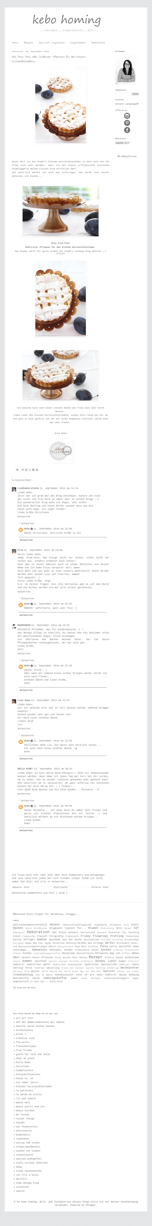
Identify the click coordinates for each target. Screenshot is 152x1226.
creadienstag (24, 974)
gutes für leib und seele (33, 1054)
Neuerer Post (21, 887)
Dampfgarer (20, 933)
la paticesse (24, 1090)
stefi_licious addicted (31, 1163)
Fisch (17, 936)
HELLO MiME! (25, 768)
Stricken (75, 961)
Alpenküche (102, 925)
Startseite (60, 887)
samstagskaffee (57, 978)
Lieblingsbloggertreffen (47, 953)
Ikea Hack (81, 946)
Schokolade (132, 957)
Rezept (97, 957)
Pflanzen (48, 957)
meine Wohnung (129, 974)
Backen (19, 928)
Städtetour (88, 961)
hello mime (23, 1062)
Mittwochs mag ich (108, 953)
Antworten (24, 516)
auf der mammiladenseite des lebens (40, 1022)
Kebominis (40, 949)
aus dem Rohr (94, 971)
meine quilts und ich (30, 1106)
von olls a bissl (27, 1175)
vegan (135, 978)
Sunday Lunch (107, 961)
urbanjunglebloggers (118, 978)
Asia (127, 925)
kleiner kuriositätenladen (34, 1086)
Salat (120, 957)
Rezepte (28, 43)
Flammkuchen (29, 936)
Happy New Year (35, 943)
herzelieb (22, 1066)
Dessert (74, 932)
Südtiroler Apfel (40, 964)
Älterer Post (100, 887)
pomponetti (23, 1134)
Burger (129, 928)
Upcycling (54, 968)
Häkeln (53, 946)
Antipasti (117, 925)
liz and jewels (26, 1098)
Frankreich (73, 936)
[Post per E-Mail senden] (17, 470)
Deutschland (89, 932)
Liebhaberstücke (28, 488)
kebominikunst (65, 974)
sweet (76, 978)
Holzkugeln (124, 943)
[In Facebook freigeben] (33, 470)
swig (19, 1167)
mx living (22, 1114)
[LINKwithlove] (127, 156)
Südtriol (125, 964)
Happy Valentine (55, 943)
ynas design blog (27, 1183)
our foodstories (26, 1126)
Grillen (106, 940)
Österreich (56, 981)
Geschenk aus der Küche (66, 939)
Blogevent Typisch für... (68, 928)
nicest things (25, 1118)
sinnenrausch (24, 1155)
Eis (125, 932)
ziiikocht (22, 1187)
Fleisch (43, 936)
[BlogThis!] (26, 470)
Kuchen (28, 953)
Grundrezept (132, 940)
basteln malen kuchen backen (35, 1026)
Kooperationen (78, 43)
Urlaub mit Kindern (73, 968)
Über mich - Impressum (52, 43)
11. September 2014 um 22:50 (52, 528)
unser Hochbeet (92, 978)
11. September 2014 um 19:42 (50, 625)
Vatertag (101, 968)
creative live (25, 1038)
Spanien (54, 961)
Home (15, 43)
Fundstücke (132, 936)
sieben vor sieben (28, 1150)
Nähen (135, 953)
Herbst (111, 943)
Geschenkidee (92, 940)
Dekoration (40, 932)
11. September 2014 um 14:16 (59, 488)
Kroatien (119, 950)
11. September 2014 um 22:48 (52, 665)
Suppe (123, 961)
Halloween (19, 943)
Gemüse (43, 939)
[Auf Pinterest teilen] (37, 470)
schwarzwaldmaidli (28, 1146)
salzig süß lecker (28, 1142)
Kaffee (114, 946)
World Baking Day (53, 971)
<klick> (60, 253)
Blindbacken (41, 928)
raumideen (22, 1138)
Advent (56, 924)
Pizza (59, 957)
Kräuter (18, 953)
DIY (136, 928)
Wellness (18, 971)
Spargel (64, 961)
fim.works (22, 1042)
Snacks (17, 961)
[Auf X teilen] (30, 470)
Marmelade (69, 953)
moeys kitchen (25, 1110)
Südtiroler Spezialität (102, 964)
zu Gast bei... (40, 981)
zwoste (20, 1191)
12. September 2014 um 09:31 (53, 768)
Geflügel (30, 939)
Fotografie (57, 936)
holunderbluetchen (28, 1074)
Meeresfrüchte (86, 953)
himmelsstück (24, 1070)
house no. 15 (24, 1078)
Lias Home (24, 700)
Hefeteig (72, 943)
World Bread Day (75, 971)
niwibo (20, 1122)
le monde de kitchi (29, 1094)
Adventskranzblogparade (78, 925)
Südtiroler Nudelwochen (69, 964)
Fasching (133, 932)
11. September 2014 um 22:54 (52, 740)
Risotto (110, 957)
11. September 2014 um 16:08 (43, 550)
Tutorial (40, 968)
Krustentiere (132, 950)
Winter (36, 971)
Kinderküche (83, 950)
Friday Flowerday (95, 936)
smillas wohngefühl (29, 1159)
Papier (37, 957)
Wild (27, 971)
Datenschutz (98, 43)
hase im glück (25, 1058)
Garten (18, 939)
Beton (30, 928)
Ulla (20, 550)
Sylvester (133, 961)
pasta (38, 978)
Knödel (96, 950)
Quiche (67, 957)
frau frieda (24, 1050)
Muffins (127, 953)
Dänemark (103, 933)
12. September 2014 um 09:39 (52, 806)
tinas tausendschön (29, 1171)
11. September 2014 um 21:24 (50, 700)
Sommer (28, 961)
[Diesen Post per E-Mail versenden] (22, 470)
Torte (29, 968)
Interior (94, 946)
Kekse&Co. (57, 950)
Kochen (107, 949)
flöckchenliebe (26, 1046)
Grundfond (118, 940)
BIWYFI (135, 925)
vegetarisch (21, 981)
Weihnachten (130, 967)
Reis (75, 957)
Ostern (27, 957)
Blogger (91, 1205)
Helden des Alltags (91, 943)
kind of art (86, 974)
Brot (120, 928)
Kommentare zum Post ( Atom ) (47, 893)
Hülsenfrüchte (66, 947)
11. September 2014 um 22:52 (52, 603)
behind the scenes (128, 971)
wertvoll (21, 1179)
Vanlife (91, 968)
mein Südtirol (108, 974)
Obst (17, 957)
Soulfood (42, 961)
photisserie (24, 1130)
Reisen (84, 957)
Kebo (27, 528)
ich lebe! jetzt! (27, 1082)
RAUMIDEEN (24, 625)
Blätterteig (108, 928)
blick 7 (21, 1034)
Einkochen (115, 932)
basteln (110, 971)
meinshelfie (23, 978)
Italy (105, 946)
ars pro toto (24, 1018)
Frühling (118, 936)
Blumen (94, 928)
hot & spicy (45, 975)
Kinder (69, 950)
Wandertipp (114, 968)
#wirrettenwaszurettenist (31, 924)
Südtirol (20, 964)
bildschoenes (24, 1030)
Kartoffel (126, 946)
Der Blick (61, 932)
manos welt (23, 1102)
